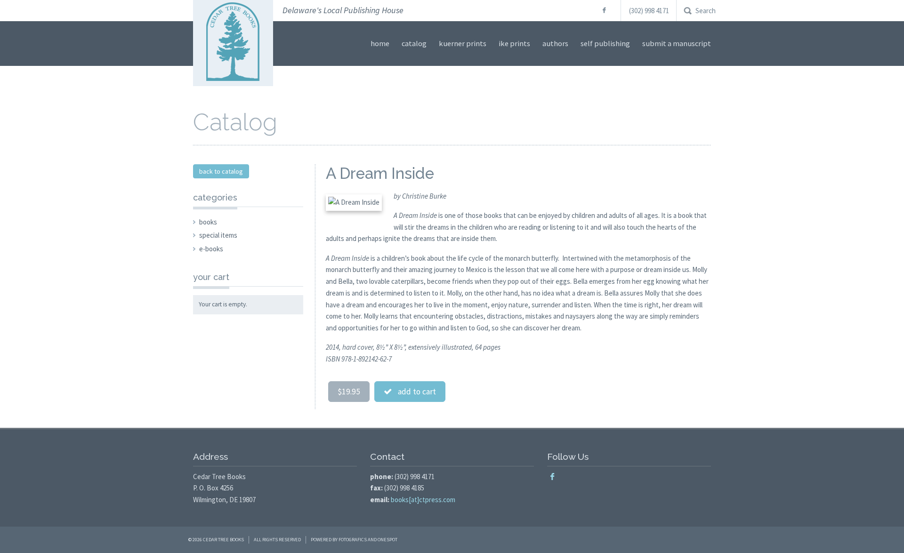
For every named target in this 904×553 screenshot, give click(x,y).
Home (380, 43)
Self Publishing (605, 43)
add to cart (414, 391)
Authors (555, 43)
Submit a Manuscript (676, 43)
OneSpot (387, 540)
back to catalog (221, 171)
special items (218, 235)
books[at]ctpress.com (423, 499)
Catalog (414, 43)
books (208, 221)
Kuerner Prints (462, 43)
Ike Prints (514, 43)
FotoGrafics (353, 540)
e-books (211, 248)
